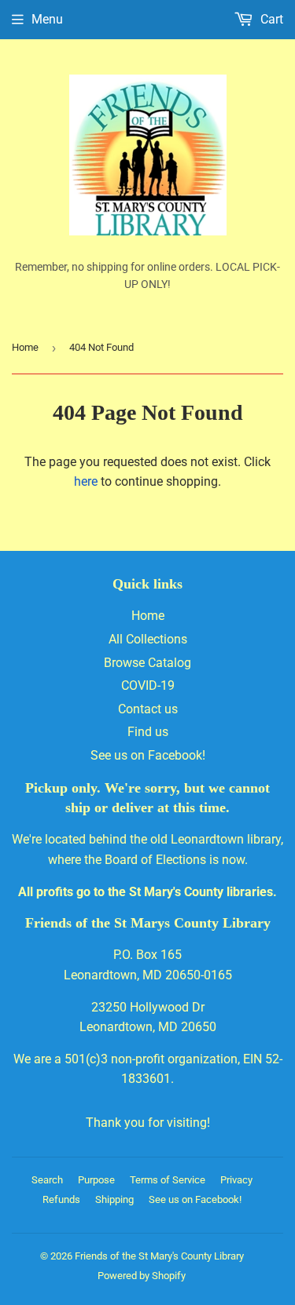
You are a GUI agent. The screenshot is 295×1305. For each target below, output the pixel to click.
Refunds (61, 1199)
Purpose (96, 1180)
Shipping (114, 1199)
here (86, 481)
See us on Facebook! (147, 755)
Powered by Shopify (142, 1275)
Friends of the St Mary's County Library (159, 1256)
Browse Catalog (147, 662)
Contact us (148, 709)
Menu (47, 19)
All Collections (148, 639)
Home (25, 347)
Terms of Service (167, 1180)
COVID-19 (148, 685)
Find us (147, 731)
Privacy (236, 1180)
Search (47, 1180)
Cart (270, 19)
